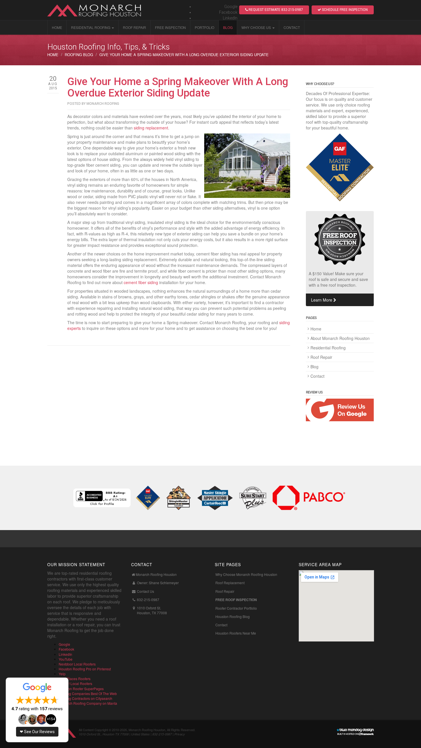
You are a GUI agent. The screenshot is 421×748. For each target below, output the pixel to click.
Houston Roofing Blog (232, 616)
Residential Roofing (90, 27)
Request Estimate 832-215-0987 (275, 10)
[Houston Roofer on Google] (340, 410)
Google (230, 6)
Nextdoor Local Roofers (77, 664)
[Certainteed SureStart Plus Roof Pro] (252, 497)
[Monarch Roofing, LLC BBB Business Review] (102, 497)
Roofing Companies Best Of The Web (88, 693)
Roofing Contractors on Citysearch (85, 698)
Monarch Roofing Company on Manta (88, 703)
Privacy (179, 734)
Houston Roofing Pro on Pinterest (85, 668)
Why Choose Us (256, 27)
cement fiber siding (141, 282)
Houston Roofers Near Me (235, 633)
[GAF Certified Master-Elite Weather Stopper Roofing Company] (148, 497)
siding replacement (151, 128)
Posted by (93, 104)
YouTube (65, 659)
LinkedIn (230, 18)
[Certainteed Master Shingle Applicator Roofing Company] (215, 497)
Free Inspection (170, 27)
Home (57, 27)
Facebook (228, 12)
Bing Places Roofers (75, 678)
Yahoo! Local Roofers (75, 683)
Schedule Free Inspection (344, 10)
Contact (292, 27)
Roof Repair (134, 27)
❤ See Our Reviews (37, 731)
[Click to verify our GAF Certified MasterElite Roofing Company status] (340, 167)
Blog (228, 27)
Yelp (62, 673)
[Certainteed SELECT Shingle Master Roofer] (178, 497)
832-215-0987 (148, 599)
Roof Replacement (230, 582)
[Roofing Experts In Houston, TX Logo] (98, 10)
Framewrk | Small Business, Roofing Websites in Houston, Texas (355, 732)
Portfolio (204, 27)
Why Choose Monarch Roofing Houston (246, 574)
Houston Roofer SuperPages (81, 688)
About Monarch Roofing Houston (340, 338)
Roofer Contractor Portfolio (236, 608)
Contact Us (145, 591)
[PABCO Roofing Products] (309, 497)
